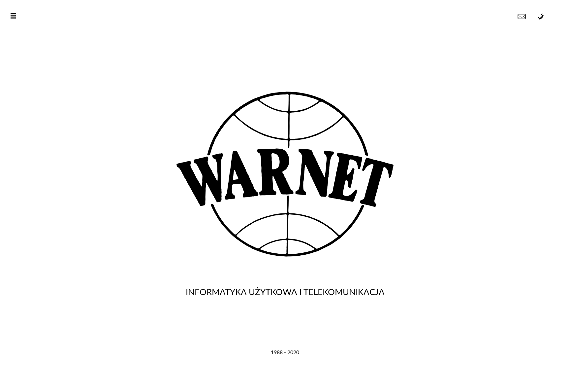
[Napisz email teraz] (521, 16)
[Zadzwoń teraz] (540, 16)
